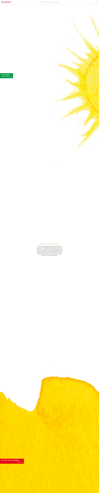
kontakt (57, 2)
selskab (49, 2)
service (53, 2)
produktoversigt (43, 2)
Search (95, 2)
